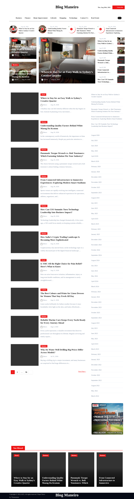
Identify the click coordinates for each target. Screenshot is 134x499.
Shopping (62, 18)
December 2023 (96, 302)
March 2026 (95, 161)
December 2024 (96, 239)
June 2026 (94, 146)
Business (19, 18)
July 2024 (94, 265)
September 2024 (96, 255)
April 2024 (94, 281)
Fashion (43, 289)
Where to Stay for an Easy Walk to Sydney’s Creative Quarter (26, 31)
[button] (123, 18)
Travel (14, 40)
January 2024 (95, 297)
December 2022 (96, 365)
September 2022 (96, 380)
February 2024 (96, 292)
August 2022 (95, 385)
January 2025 (95, 234)
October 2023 (95, 312)
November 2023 (96, 307)
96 (26, 372)
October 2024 (95, 250)
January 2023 (95, 359)
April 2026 (94, 156)
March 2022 (95, 396)
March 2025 (95, 224)
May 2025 (94, 213)
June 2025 (94, 208)
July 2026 (94, 140)
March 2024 (95, 286)
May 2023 (94, 338)
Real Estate (95, 18)
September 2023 (96, 318)
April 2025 (94, 219)
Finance (28, 18)
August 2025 (95, 198)
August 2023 (95, 323)
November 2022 (96, 370)
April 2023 (94, 344)
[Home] (12, 18)
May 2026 (94, 151)
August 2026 (95, 135)
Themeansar (15, 497)
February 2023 (96, 354)
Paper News (41, 494)
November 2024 (96, 245)
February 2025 (96, 229)
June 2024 (94, 271)
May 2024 (94, 276)
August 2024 (95, 260)
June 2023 (94, 333)
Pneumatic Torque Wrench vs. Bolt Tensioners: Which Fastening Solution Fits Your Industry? (81, 483)
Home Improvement (40, 18)
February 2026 (96, 166)
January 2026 (95, 172)
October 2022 (95, 375)
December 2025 (96, 177)
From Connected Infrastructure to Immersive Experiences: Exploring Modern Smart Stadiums (107, 484)
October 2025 (95, 187)
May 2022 (94, 391)
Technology (73, 18)
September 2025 (96, 192)
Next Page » (82, 371)
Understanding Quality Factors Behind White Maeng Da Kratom (57, 31)
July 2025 (94, 203)
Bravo (17, 55)
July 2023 (94, 328)
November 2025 (96, 182)
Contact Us (84, 18)
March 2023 (95, 349)
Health (43, 260)
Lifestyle (54, 18)
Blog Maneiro (67, 7)
